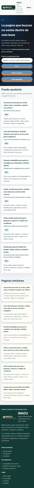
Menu (29, 7)
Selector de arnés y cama (12, 466)
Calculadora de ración (10, 464)
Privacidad (6, 478)
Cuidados (6, 456)
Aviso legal (7, 476)
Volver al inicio (17, 73)
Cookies (6, 481)
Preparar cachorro (9, 468)
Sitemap (6, 483)
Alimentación (7, 451)
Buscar (17, 66)
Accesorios (7, 453)
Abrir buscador (17, 79)
